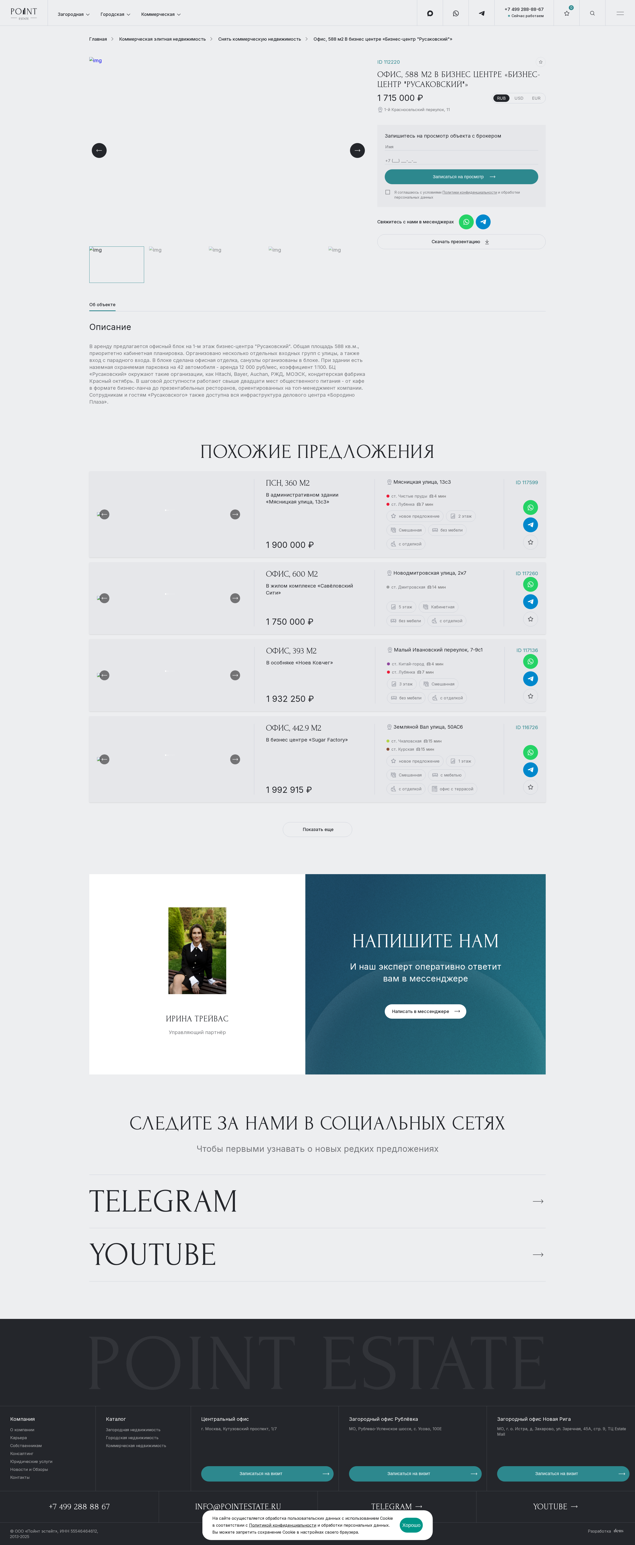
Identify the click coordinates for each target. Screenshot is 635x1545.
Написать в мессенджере (420, 1011)
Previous (99, 150)
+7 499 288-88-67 (524, 9)
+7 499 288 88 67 (79, 1506)
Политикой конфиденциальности (282, 1525)
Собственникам (26, 1445)
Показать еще (318, 829)
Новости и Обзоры (29, 1469)
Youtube (153, 1255)
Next (357, 150)
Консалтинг (21, 1453)
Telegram (164, 1201)
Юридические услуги (31, 1461)
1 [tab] (165, 510)
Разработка (599, 1531)
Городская (112, 14)
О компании (22, 1429)
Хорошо (411, 1525)
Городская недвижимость (132, 1437)
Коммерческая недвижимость (136, 1445)
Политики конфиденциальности (470, 192)
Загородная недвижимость (133, 1429)
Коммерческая (158, 14)
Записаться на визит (261, 1473)
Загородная (71, 14)
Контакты (20, 1477)
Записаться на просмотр (459, 176)
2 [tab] (167, 510)
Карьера (18, 1437)
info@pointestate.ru (238, 1506)
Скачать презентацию (456, 241)
